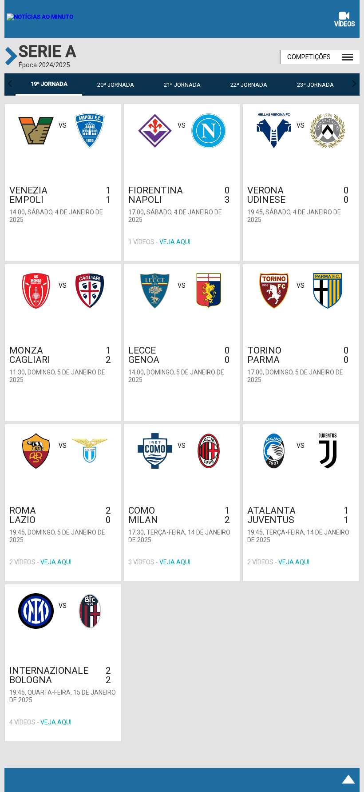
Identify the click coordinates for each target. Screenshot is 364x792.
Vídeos (344, 24)
